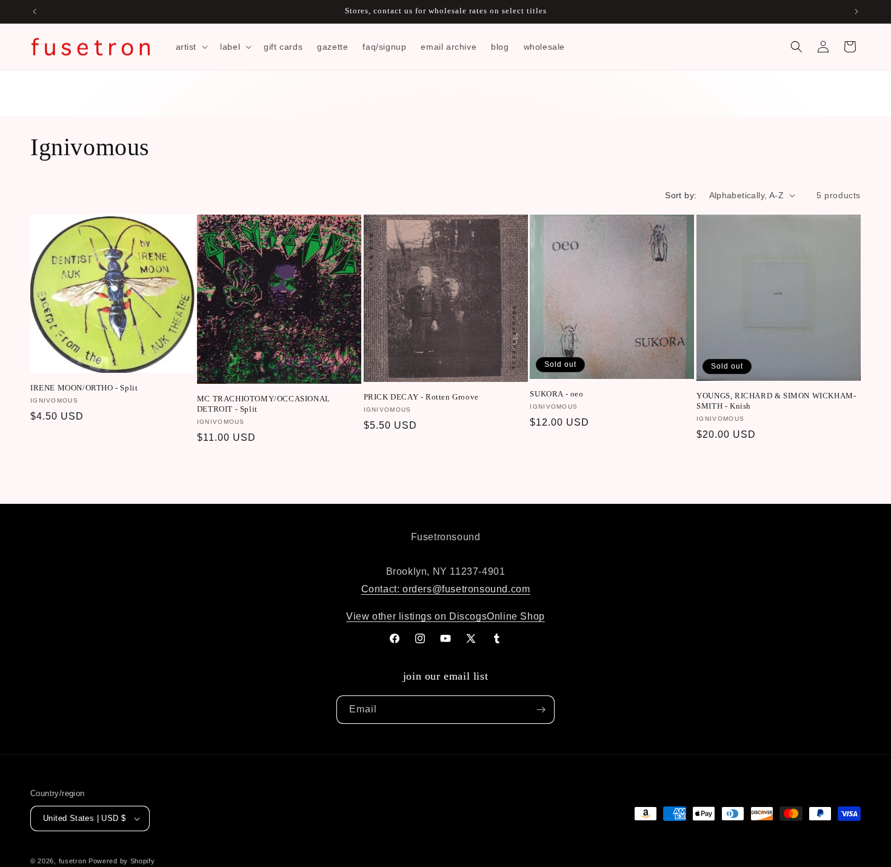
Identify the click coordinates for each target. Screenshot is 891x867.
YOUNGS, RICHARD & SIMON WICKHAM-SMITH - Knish (776, 400)
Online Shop (516, 616)
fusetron (73, 861)
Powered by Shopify (121, 861)
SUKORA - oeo (556, 393)
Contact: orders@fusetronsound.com (445, 589)
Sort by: (680, 195)
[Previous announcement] (34, 11)
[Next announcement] (856, 11)
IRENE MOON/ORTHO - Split (84, 387)
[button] (191, 46)
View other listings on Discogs (416, 616)
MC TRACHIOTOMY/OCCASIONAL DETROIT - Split (263, 403)
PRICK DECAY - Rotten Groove (421, 396)
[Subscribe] (540, 709)
